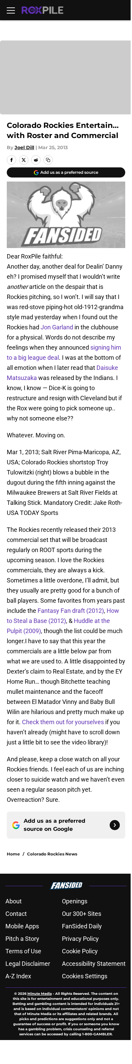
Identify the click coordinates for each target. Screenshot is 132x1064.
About (13, 901)
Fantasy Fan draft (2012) (71, 610)
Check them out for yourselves (63, 722)
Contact (16, 913)
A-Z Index (18, 976)
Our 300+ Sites (81, 913)
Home (13, 853)
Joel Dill (24, 147)
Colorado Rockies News (52, 853)
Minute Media (39, 993)
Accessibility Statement (94, 963)
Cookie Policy (80, 951)
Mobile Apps (22, 926)
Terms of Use (23, 951)
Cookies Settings (84, 976)
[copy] (48, 160)
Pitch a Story (22, 938)
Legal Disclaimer (27, 963)
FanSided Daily (82, 926)
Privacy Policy (80, 938)
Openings (74, 901)
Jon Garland (57, 327)
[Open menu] (11, 10)
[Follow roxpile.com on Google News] (115, 825)
